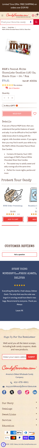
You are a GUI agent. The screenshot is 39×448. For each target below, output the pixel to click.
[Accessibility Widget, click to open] (3, 444)
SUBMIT (31, 357)
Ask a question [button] (19, 254)
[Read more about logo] (19, 371)
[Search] (36, 22)
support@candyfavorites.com (21, 387)
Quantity (5, 93)
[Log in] (33, 15)
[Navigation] (2, 15)
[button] (30, 22)
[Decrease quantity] (4, 98)
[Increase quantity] (12, 98)
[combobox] (19, 22)
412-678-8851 (21, 382)
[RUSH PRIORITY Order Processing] (13, 195)
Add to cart (13, 219)
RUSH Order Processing (13, 206)
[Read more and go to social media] (4, 392)
